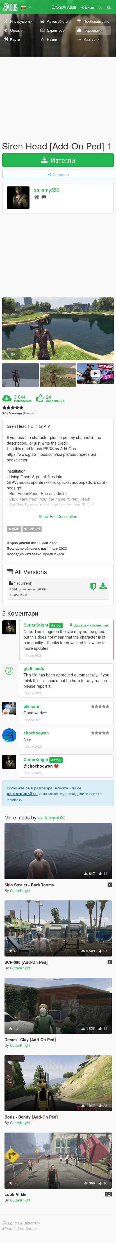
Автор (56, 625)
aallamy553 (47, 190)
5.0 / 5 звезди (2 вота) (18, 413)
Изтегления (22, 401)
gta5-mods (34, 668)
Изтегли (62, 160)
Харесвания (55, 401)
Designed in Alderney (21, 1223)
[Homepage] (37, 196)
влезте (61, 788)
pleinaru (31, 706)
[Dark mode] (100, 7)
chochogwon (36, 733)
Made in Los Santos (20, 1228)
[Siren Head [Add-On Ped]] (58, 328)
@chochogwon (38, 766)
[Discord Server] (44, 196)
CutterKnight (36, 625)
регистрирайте (22, 793)
